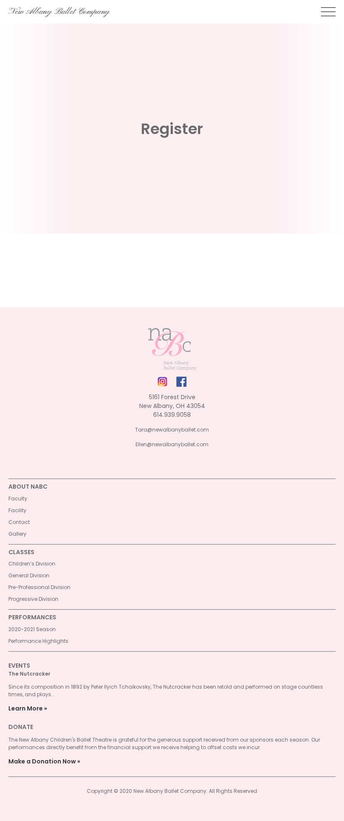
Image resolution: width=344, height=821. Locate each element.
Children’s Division (31, 563)
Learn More (25, 708)
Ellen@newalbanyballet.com (172, 444)
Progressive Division (33, 599)
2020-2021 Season (32, 629)
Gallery (17, 533)
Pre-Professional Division (39, 587)
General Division (29, 575)
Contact (19, 522)
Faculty (17, 498)
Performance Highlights (38, 641)
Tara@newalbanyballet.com (172, 429)
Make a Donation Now (42, 761)
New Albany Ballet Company (58, 11)
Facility (17, 510)
